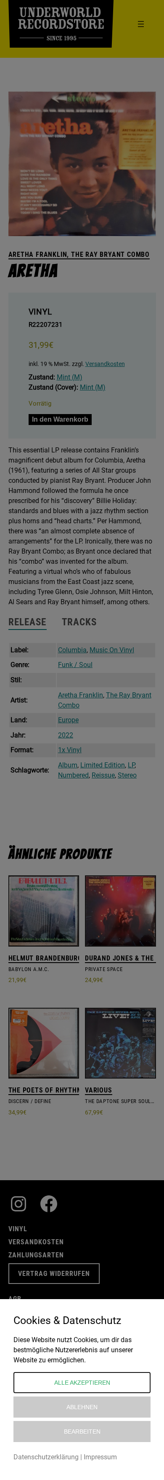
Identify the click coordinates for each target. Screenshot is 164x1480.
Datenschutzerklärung (46, 1457)
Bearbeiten (82, 1431)
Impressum (100, 1457)
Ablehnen (82, 1407)
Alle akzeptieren (82, 1382)
